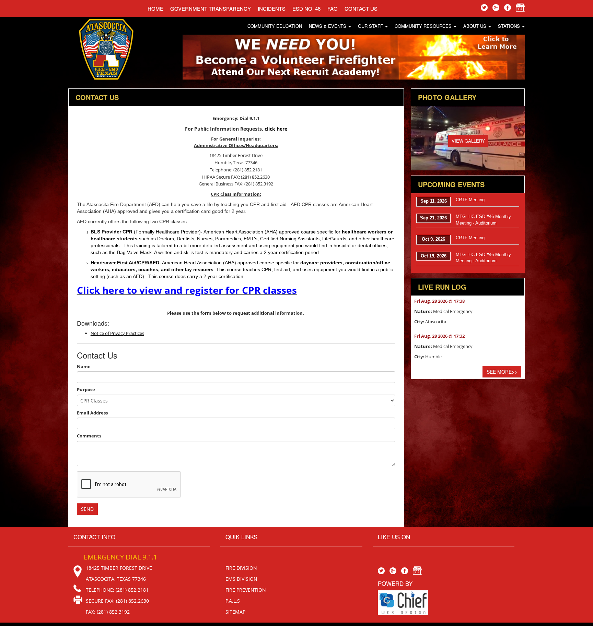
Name (84, 366)
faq (332, 8)
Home (155, 8)
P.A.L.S (232, 601)
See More (502, 371)
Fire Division (241, 568)
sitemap (235, 612)
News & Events (328, 26)
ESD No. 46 (306, 8)
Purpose (86, 389)
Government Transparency (210, 8)
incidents (272, 8)
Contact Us (361, 8)
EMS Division (241, 579)
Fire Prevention (245, 590)
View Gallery (468, 140)
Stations (509, 26)
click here (276, 128)
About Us (475, 26)
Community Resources (424, 26)
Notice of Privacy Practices (117, 333)
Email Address (92, 413)
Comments (89, 436)
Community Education (274, 26)
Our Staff (371, 26)
